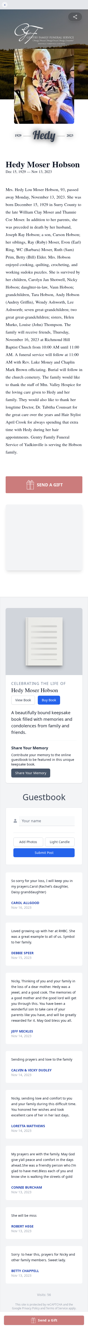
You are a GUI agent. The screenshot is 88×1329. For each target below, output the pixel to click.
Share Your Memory (30, 773)
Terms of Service (57, 1308)
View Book (23, 700)
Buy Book (49, 700)
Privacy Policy (31, 1308)
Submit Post (44, 852)
